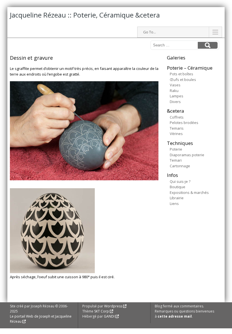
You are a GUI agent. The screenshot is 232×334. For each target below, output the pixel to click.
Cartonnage (180, 165)
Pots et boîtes (181, 73)
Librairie (177, 197)
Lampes (176, 96)
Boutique (177, 186)
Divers (175, 101)
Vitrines (176, 133)
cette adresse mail (175, 316)
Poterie (176, 149)
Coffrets (177, 117)
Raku (174, 90)
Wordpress (113, 306)
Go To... (149, 32)
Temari (176, 160)
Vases (175, 84)
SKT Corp (101, 311)
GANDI (109, 316)
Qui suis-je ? (180, 181)
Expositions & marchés (189, 192)
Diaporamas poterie (187, 154)
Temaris (177, 128)
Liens (174, 203)
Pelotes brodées (184, 122)
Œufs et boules (183, 79)
